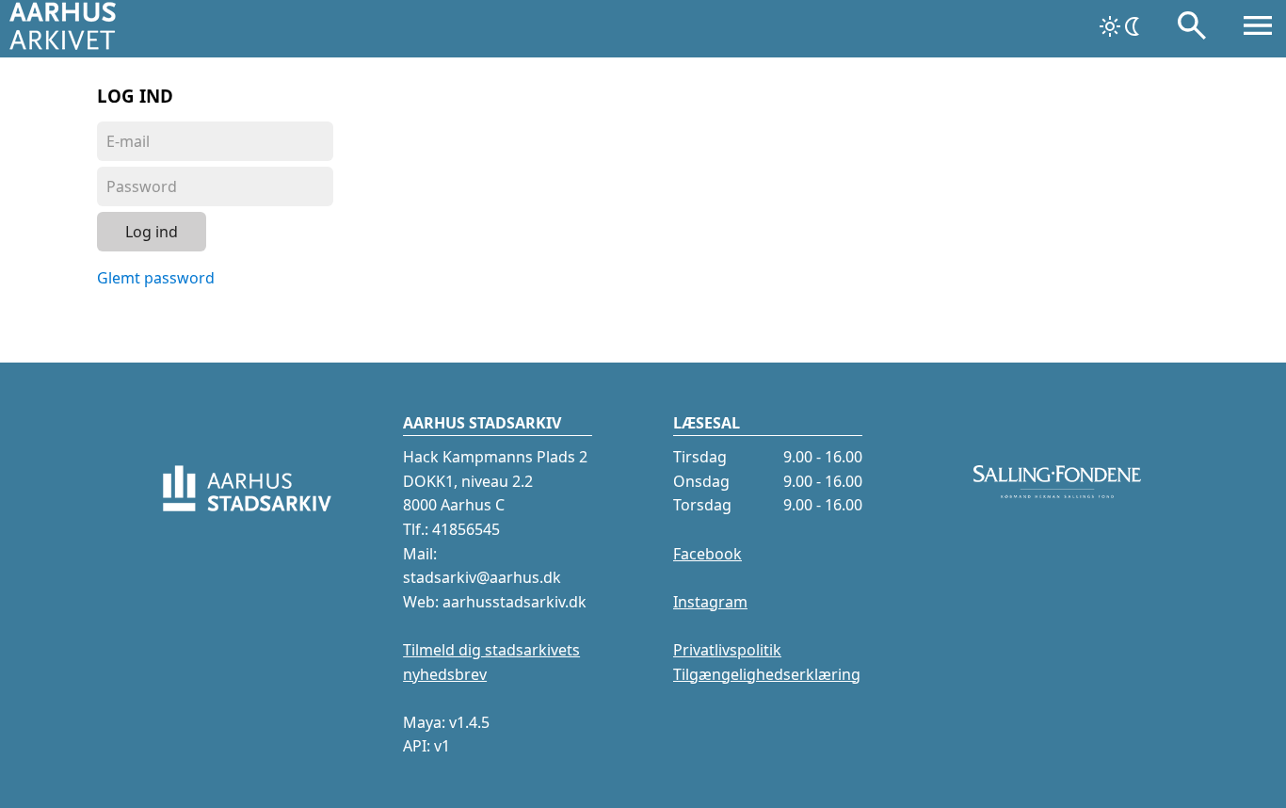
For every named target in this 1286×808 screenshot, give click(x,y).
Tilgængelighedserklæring (766, 674)
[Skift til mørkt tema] (1121, 26)
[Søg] (1192, 29)
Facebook (707, 553)
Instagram (710, 601)
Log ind (151, 231)
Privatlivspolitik (727, 649)
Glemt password (156, 277)
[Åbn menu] (1258, 29)
